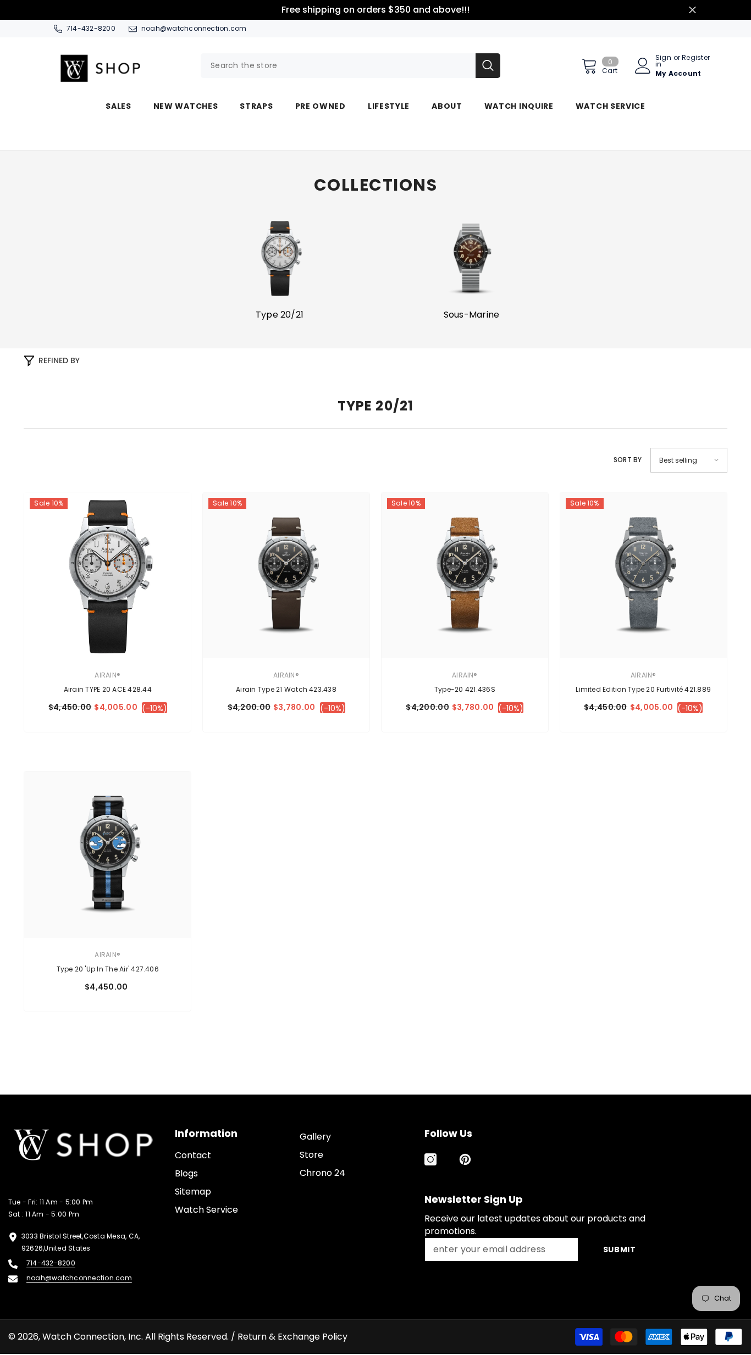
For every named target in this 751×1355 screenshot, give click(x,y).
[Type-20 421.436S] (465, 575)
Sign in (663, 61)
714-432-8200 (91, 28)
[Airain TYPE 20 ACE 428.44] (107, 575)
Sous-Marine (472, 315)
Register (696, 58)
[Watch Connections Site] (116, 66)
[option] (279, 269)
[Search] (350, 65)
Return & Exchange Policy (292, 1336)
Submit (619, 1249)
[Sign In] (643, 66)
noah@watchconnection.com (194, 28)
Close (692, 10)
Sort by (628, 459)
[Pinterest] (465, 1159)
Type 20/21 (279, 315)
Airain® (107, 675)
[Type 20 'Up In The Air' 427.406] (107, 854)
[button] (688, 460)
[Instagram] (430, 1159)
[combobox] (338, 65)
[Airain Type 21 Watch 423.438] (286, 575)
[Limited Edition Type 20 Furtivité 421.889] (643, 575)
